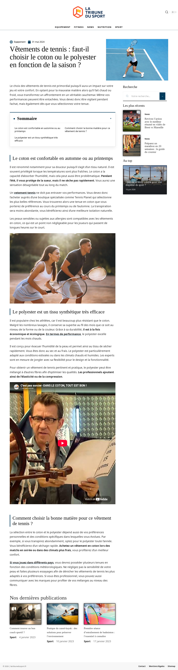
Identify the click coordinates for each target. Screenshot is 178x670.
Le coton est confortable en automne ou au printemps (37, 130)
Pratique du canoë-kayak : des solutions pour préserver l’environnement (62, 632)
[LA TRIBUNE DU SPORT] (89, 12)
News (147, 114)
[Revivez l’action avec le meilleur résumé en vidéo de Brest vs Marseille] (131, 120)
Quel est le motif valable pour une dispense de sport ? (144, 183)
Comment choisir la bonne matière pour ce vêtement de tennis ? (87, 130)
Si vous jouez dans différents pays (32, 562)
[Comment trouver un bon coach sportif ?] (25, 614)
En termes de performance (63, 334)
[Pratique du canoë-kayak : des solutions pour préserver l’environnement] (62, 614)
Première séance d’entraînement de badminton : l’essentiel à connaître (99, 632)
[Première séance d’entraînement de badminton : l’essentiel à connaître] (99, 614)
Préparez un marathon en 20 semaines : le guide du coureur (155, 147)
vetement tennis (24, 193)
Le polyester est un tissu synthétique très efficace (36, 139)
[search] (166, 12)
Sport (13, 637)
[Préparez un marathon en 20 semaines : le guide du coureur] (131, 145)
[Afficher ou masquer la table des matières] (74, 118)
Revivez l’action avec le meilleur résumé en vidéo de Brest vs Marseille (155, 123)
